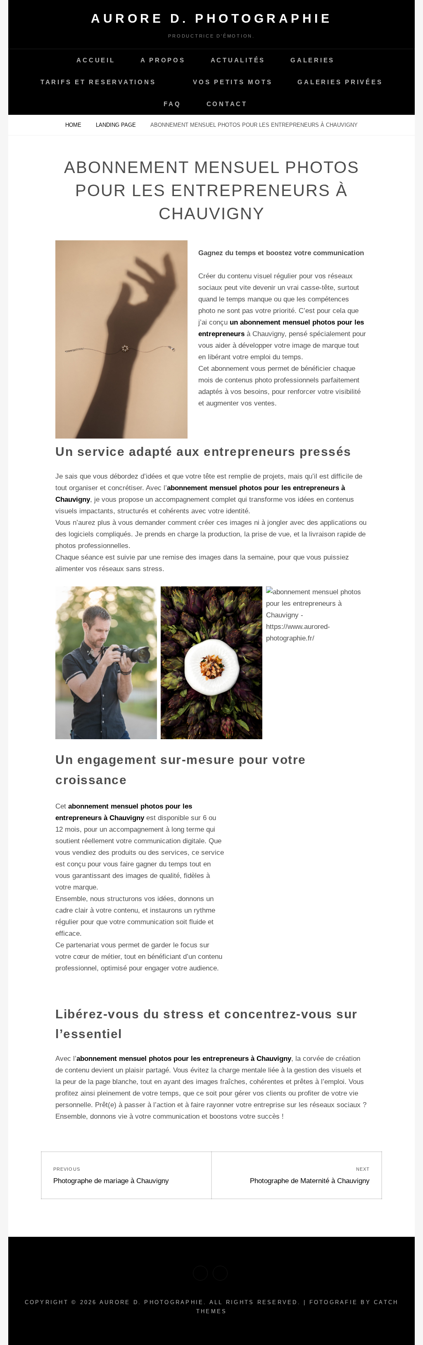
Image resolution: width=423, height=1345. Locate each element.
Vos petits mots (232, 81)
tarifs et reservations (98, 81)
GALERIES (312, 60)
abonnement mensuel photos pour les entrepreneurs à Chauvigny (183, 1059)
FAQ (172, 103)
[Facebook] (200, 1273)
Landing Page (117, 125)
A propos (162, 60)
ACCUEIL (95, 60)
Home (74, 125)
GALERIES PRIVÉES (340, 81)
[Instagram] (220, 1273)
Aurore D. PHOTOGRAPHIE (211, 18)
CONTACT (227, 103)
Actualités (238, 60)
